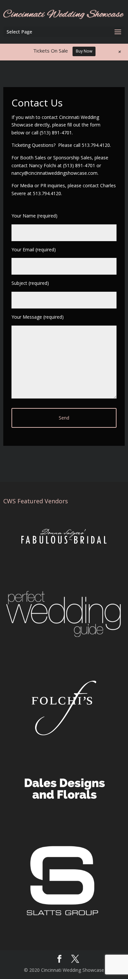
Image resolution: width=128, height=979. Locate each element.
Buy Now (84, 51)
